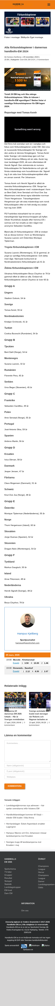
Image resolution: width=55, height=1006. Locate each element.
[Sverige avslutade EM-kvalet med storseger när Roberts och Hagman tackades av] (40, 693)
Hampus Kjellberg (14, 57)
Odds (40, 887)
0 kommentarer (43, 60)
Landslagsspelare (44, 884)
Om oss (24, 910)
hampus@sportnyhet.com (27, 643)
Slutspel (8, 881)
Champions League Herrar (43, 869)
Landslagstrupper (10, 887)
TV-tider (8, 872)
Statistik (8, 884)
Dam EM (23, 60)
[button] (6, 709)
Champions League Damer (43, 878)
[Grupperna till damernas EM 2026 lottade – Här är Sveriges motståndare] (15, 693)
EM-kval (8, 890)
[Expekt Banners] (27, 69)
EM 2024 (31, 60)
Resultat (8, 878)
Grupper (8, 875)
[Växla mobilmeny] (49, 4)
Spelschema (10, 869)
